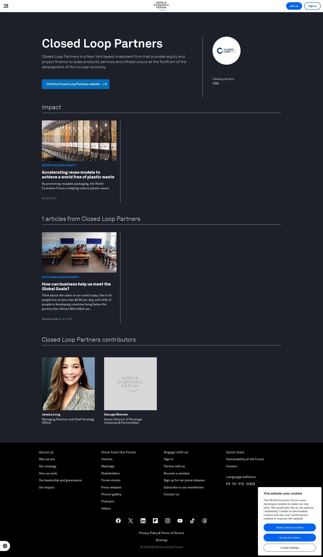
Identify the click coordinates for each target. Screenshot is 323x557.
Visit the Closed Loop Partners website (73, 84)
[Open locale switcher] (5, 546)
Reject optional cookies (289, 527)
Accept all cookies (289, 537)
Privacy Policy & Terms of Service (161, 533)
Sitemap (161, 540)
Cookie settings (290, 547)
